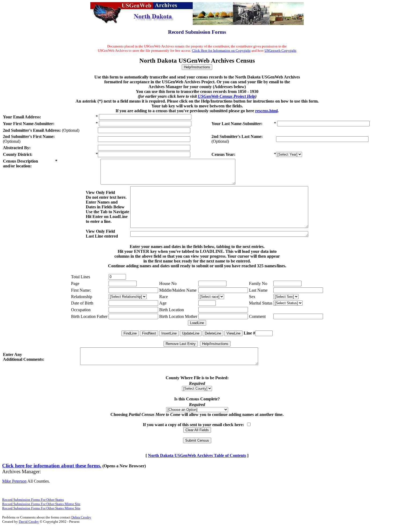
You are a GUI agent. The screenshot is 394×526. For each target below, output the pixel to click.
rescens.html (266, 110)
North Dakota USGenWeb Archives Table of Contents (197, 455)
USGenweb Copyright (280, 50)
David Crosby (29, 522)
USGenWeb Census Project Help (226, 96)
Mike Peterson (14, 481)
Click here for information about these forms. (51, 465)
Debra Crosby (81, 517)
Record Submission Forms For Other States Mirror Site (41, 504)
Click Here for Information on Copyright (221, 50)
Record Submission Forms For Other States (33, 500)
